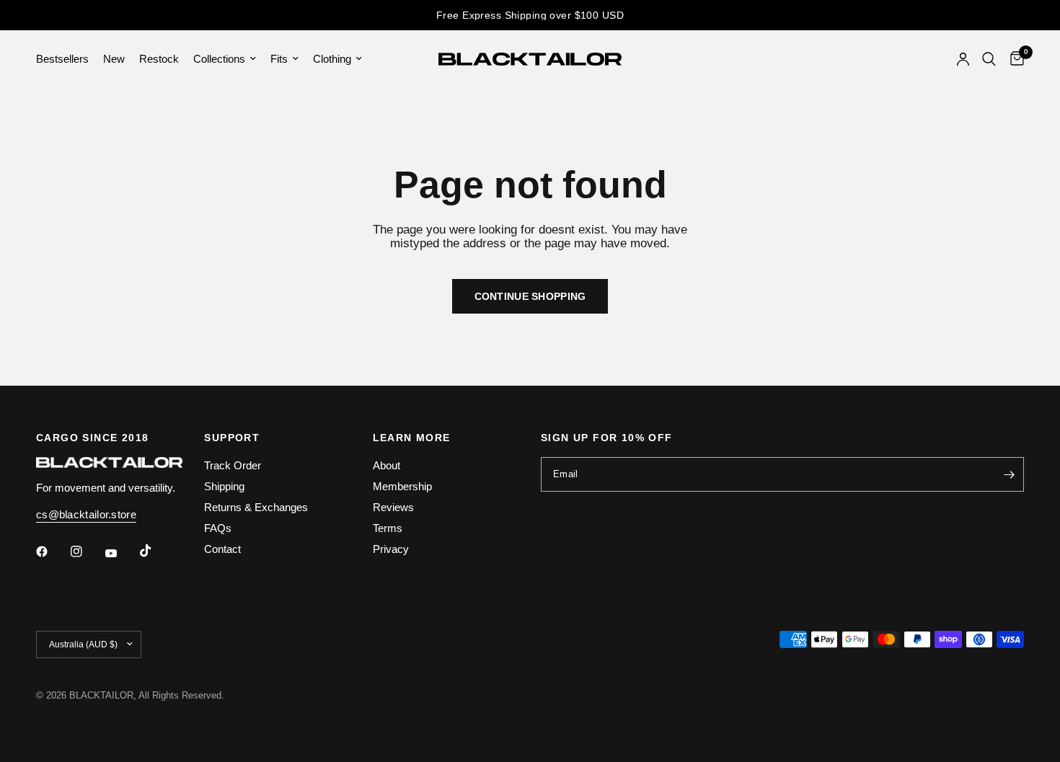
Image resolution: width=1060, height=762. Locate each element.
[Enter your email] (1009, 474)
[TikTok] (156, 551)
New (114, 59)
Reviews (393, 507)
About (386, 465)
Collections (219, 59)
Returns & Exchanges (256, 507)
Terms (387, 528)
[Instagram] (86, 551)
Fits (279, 59)
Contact (222, 549)
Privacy (391, 549)
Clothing (332, 59)
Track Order (232, 465)
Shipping (224, 486)
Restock (159, 59)
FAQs (217, 528)
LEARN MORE (412, 438)
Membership (402, 486)
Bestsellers (62, 59)
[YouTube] (121, 554)
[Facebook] (52, 551)
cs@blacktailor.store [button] (86, 514)
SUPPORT (232, 438)
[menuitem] (66, 59)
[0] (1013, 59)
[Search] (989, 59)
